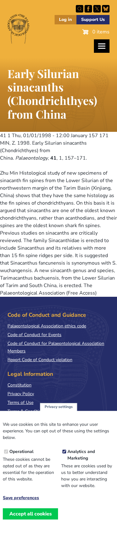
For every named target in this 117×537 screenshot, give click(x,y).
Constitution (19, 385)
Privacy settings (59, 406)
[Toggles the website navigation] (102, 46)
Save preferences (21, 498)
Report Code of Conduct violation (39, 360)
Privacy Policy (20, 394)
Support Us (93, 19)
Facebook (88, 8)
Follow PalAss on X (97, 8)
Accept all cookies (30, 513)
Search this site (79, 8)
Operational (21, 452)
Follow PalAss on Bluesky (106, 8)
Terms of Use (20, 402)
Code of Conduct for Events (34, 335)
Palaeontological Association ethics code (46, 326)
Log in (65, 19)
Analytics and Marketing (81, 455)
